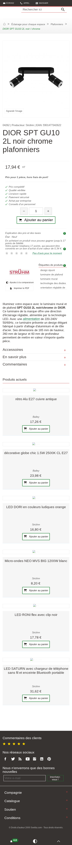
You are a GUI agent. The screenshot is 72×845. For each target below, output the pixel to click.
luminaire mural (48, 279)
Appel (27, 3)
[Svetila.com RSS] (20, 759)
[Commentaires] (65, 365)
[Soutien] (66, 809)
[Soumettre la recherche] (64, 9)
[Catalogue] (66, 800)
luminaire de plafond (51, 274)
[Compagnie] (66, 792)
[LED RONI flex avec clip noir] (36, 606)
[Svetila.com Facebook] (6, 759)
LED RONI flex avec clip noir (36, 615)
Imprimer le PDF (21, 288)
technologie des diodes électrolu (53, 283)
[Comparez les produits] (36, 841)
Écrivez (10, 3)
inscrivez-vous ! (55, 778)
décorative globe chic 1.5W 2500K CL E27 (36, 453)
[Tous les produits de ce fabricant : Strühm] (19, 272)
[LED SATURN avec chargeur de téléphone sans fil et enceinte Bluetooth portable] (36, 660)
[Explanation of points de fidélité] (65, 248)
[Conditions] (66, 817)
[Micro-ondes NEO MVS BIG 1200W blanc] (36, 552)
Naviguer (43, 3)
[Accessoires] (65, 350)
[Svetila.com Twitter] (13, 759)
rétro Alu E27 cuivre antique (36, 399)
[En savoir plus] (65, 357)
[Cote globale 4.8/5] (14, 743)
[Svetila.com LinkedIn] (42, 759)
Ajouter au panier (38, 428)
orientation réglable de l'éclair (52, 287)
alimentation (31, 319)
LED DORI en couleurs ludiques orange (36, 507)
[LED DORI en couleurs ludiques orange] (36, 498)
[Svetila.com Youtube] (28, 759)
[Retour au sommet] (59, 841)
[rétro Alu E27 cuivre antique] (36, 390)
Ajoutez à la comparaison (21, 282)
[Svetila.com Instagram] (35, 759)
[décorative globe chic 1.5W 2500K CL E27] (36, 444)
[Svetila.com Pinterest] (49, 759)
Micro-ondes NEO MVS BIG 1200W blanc (36, 561)
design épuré (47, 270)
